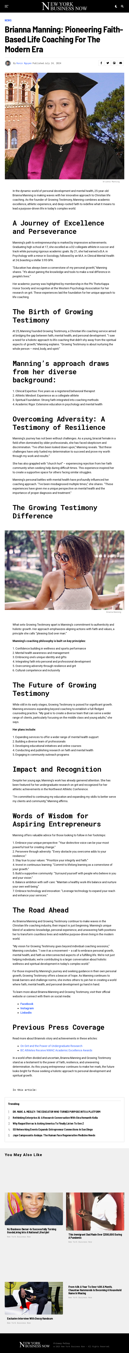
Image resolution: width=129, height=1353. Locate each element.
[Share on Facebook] (101, 63)
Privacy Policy (61, 1343)
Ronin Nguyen (24, 63)
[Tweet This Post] (108, 63)
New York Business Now (19, 1236)
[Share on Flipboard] (114, 63)
